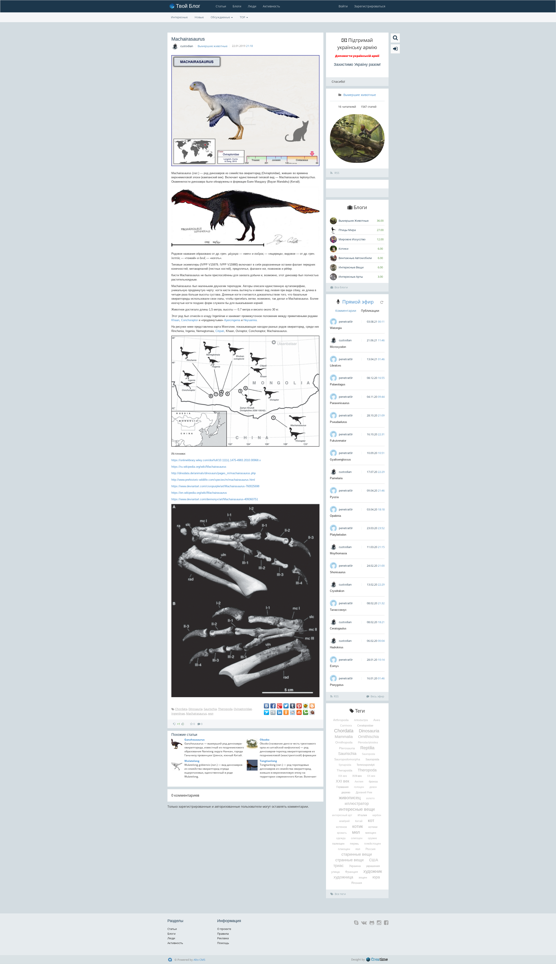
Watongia (336, 328)
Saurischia (210, 709)
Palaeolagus (337, 384)
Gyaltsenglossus (340, 459)
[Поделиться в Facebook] (273, 705)
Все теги (340, 894)
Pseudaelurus (338, 422)
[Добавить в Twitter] (286, 705)
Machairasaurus (196, 713)
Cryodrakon (337, 591)
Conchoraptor (189, 320)
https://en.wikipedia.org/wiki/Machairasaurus (199, 492)
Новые (199, 17)
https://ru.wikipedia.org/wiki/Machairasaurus (198, 466)
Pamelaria (336, 478)
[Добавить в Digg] (273, 712)
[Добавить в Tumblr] (292, 705)
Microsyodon (338, 346)
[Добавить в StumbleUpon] (299, 712)
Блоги (237, 6)
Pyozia (334, 497)
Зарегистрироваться (369, 6)
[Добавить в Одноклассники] (286, 712)
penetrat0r (346, 322)
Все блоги (341, 287)
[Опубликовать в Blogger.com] (312, 705)
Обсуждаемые (221, 17)
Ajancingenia (232, 320)
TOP (243, 17)
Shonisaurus (338, 572)
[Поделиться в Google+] (279, 705)
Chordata (181, 709)
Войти (343, 6)
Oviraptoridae (243, 709)
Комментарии (345, 311)
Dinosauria (195, 709)
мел (210, 713)
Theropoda (225, 709)
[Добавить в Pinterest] (299, 705)
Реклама (223, 938)
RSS (336, 173)
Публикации (370, 311)
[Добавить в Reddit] (292, 712)
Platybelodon (338, 534)
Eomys (334, 666)
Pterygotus (337, 685)
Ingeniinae (178, 713)
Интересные (179, 17)
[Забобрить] (312, 712)
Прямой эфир (358, 301)
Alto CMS (199, 960)
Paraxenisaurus (339, 403)
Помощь (223, 943)
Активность (271, 6)
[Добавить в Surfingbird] (266, 712)
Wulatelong (191, 761)
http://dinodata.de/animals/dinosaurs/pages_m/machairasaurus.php (213, 473)
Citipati (219, 331)
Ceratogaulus (338, 628)
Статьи (221, 6)
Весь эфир (377, 696)
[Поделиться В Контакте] (266, 705)
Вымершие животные (212, 46)
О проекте (224, 929)
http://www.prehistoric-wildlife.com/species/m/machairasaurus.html (213, 479)
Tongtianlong (268, 761)
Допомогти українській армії (357, 56)
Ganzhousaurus (194, 739)
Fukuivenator (338, 440)
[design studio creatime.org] (377, 959)
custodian (186, 46)
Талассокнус (338, 609)
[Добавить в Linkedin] (279, 712)
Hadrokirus (336, 647)
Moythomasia (338, 553)
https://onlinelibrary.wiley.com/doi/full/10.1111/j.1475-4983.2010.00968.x (216, 460)
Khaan (175, 320)
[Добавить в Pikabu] (305, 705)
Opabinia (335, 515)
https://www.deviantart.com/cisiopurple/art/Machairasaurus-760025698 (215, 486)
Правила (223, 934)
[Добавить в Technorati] (305, 712)
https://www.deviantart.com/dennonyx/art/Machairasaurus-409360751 (214, 499)
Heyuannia (250, 320)
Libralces (335, 365)
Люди (252, 6)
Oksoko (264, 739)
